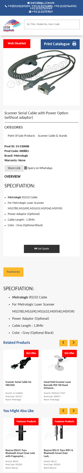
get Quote (43, 248)
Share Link (14, 168)
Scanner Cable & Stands (52, 136)
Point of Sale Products (21, 136)
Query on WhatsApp (39, 168)
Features (13, 272)
